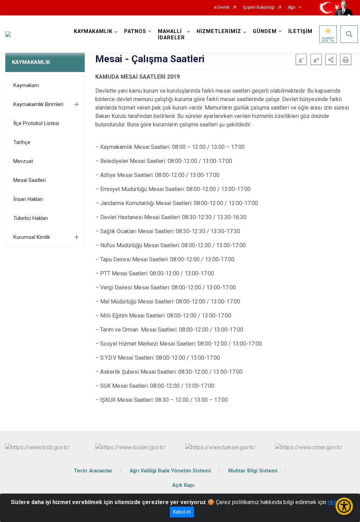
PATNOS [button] (135, 31)
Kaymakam (26, 85)
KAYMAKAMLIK (31, 62)
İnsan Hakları (28, 199)
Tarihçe (21, 142)
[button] (330, 59)
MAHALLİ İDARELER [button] (171, 34)
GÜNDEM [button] (265, 31)
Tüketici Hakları (30, 218)
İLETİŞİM (300, 31)
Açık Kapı (183, 485)
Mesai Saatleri (29, 180)
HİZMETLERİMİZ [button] (219, 31)
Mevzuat (23, 161)
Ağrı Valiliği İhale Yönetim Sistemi (170, 471)
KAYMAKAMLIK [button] (93, 31)
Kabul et (182, 512)
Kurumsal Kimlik (31, 237)
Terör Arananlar (93, 471)
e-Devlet (222, 7)
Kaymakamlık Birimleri (38, 104)
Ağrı (292, 7)
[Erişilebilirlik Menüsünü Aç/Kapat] (344, 506)
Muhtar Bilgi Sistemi (252, 471)
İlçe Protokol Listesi (36, 123)
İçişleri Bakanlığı (259, 7)
